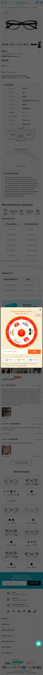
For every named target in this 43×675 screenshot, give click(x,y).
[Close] (40, 309)
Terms (38, 315)
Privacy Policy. (22, 365)
